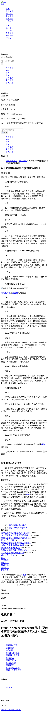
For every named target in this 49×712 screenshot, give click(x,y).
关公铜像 (10, 648)
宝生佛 (15, 293)
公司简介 (9, 19)
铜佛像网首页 (11, 161)
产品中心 (9, 14)
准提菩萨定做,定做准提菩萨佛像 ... (15, 535)
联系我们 (9, 21)
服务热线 (5, 710)
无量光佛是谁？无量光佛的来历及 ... (16, 538)
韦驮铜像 (10, 650)
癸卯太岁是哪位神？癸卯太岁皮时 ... (16, 550)
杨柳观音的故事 (7, 540)
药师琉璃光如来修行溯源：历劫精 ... (16, 533)
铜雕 (24, 575)
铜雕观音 (10, 665)
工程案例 (9, 11)
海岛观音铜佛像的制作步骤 (12, 545)
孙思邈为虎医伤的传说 (10, 548)
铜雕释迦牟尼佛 (13, 653)
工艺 (8, 144)
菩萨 (27, 494)
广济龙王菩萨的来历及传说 (12, 553)
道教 (8, 142)
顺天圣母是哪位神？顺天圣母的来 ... (16, 543)
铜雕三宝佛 (11, 660)
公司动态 (9, 147)
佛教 (8, 139)
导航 (3, 4)
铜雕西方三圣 (12, 645)
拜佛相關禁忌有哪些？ (18, 525)
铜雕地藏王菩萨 (13, 668)
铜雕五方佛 (5, 293)
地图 (19, 710)
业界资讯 (9, 149)
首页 (8, 9)
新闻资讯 (9, 16)
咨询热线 (13, 710)
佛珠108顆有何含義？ (18, 528)
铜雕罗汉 (10, 658)
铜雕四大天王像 (13, 655)
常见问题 (9, 152)
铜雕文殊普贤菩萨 (13, 670)
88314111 (10, 687)
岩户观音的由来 (7, 555)
